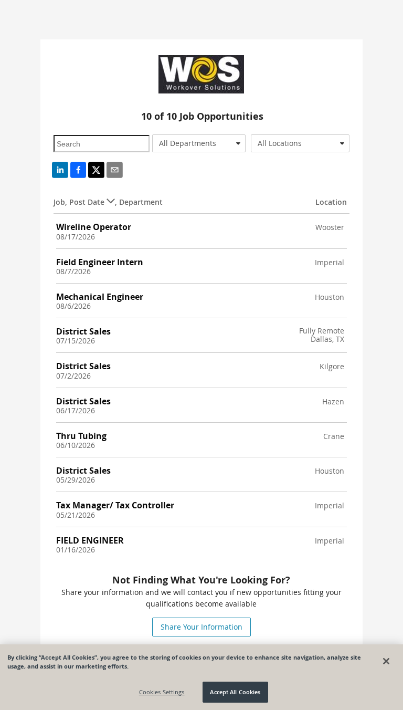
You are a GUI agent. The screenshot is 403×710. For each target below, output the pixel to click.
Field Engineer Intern (99, 262)
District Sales (83, 331)
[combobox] (199, 143)
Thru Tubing (81, 436)
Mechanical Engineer (99, 296)
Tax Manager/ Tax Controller (115, 505)
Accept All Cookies (235, 692)
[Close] (386, 661)
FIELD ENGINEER (90, 540)
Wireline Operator (93, 227)
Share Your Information (201, 627)
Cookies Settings (162, 692)
